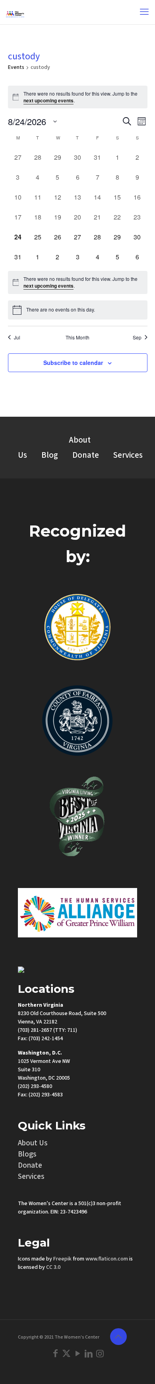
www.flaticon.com (106, 1259)
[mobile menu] (144, 12)
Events (16, 67)
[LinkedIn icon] (88, 1353)
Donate (85, 455)
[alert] (77, 97)
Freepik (62, 1259)
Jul (17, 337)
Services (128, 455)
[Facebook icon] (55, 1353)
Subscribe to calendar (73, 363)
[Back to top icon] (118, 1336)
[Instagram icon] (99, 1353)
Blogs (27, 1154)
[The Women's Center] (15, 12)
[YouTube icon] (77, 1353)
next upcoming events (48, 100)
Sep (137, 337)
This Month (77, 337)
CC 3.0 (53, 1267)
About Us (33, 1143)
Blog (49, 455)
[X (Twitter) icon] (66, 1353)
